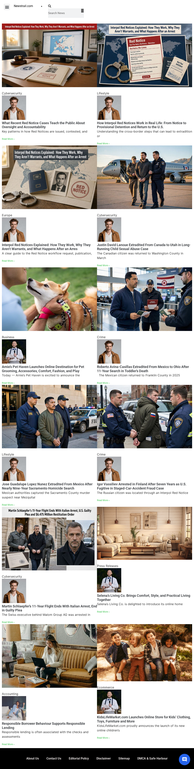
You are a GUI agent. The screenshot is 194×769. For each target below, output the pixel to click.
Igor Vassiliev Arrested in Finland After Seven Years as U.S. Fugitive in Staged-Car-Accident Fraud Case (141, 486)
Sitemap (124, 758)
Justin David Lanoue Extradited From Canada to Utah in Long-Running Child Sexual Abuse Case (144, 247)
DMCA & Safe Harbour (152, 758)
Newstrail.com (23, 6)
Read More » (8, 139)
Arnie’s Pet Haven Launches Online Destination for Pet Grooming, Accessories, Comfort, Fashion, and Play (43, 369)
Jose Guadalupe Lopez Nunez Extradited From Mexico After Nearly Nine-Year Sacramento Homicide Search (47, 486)
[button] (7, 7)
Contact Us (53, 758)
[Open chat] (184, 759)
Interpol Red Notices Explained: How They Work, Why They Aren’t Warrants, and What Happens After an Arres (46, 247)
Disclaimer (103, 758)
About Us (32, 758)
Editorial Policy (79, 758)
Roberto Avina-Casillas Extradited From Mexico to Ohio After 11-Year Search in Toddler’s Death (143, 369)
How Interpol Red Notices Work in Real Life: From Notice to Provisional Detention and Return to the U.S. (141, 125)
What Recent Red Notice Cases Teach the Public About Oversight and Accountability (43, 125)
